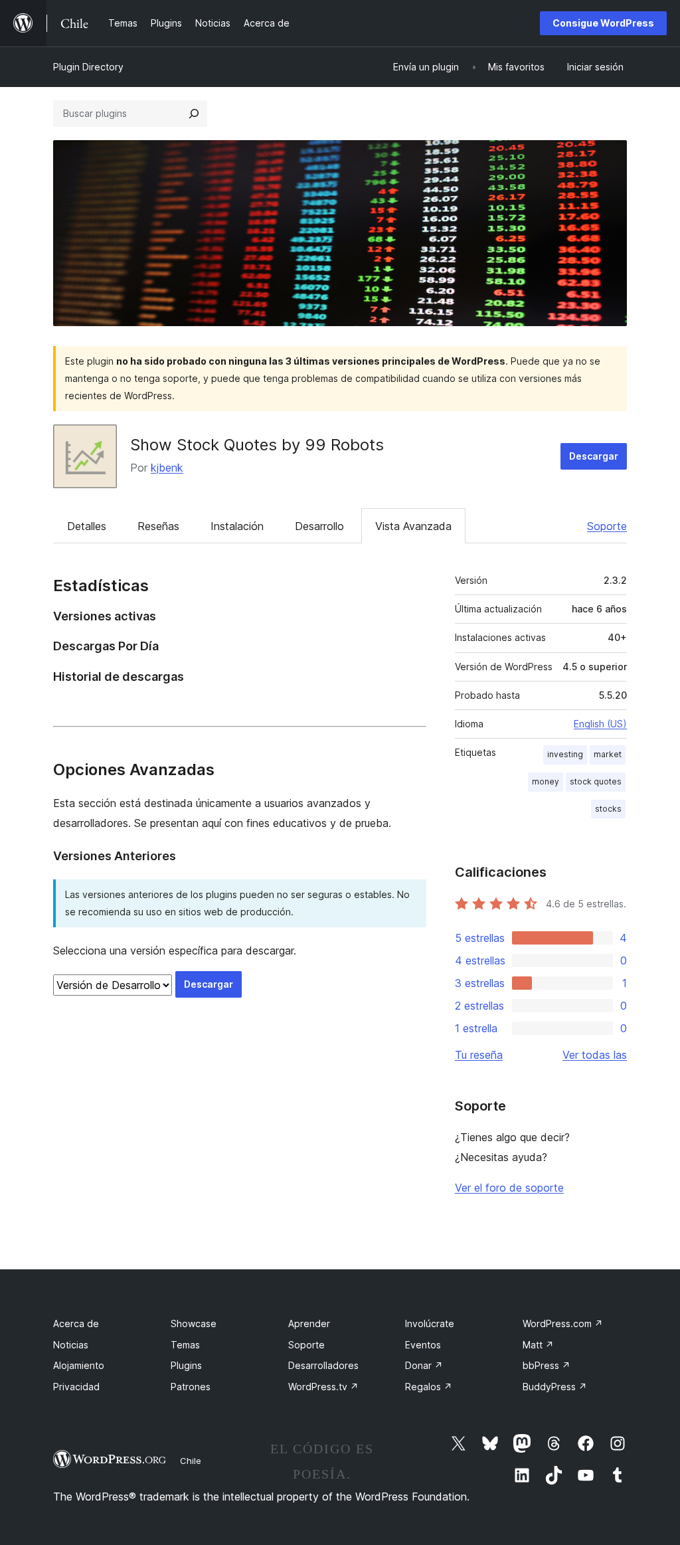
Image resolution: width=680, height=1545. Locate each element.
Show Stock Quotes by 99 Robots (257, 444)
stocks (608, 809)
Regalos (428, 1386)
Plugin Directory (88, 66)
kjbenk (167, 467)
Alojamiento (78, 1365)
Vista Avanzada (413, 526)
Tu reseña (479, 1054)
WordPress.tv (323, 1386)
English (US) (600, 723)
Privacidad (76, 1386)
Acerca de (76, 1323)
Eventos (423, 1344)
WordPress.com (563, 1323)
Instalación (237, 526)
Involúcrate (429, 1323)
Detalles (86, 526)
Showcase (193, 1323)
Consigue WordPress (603, 23)
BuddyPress (555, 1386)
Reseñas (158, 526)
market (608, 754)
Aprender (309, 1323)
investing (565, 754)
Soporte (607, 526)
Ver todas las (594, 1054)
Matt (538, 1344)
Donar (424, 1365)
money (545, 781)
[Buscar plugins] (194, 113)
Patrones (191, 1386)
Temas (185, 1344)
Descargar (593, 456)
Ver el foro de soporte (509, 1187)
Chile (190, 1460)
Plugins (186, 1365)
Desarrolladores (323, 1365)
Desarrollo (319, 526)
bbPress (546, 1365)
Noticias (70, 1344)
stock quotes (596, 781)
